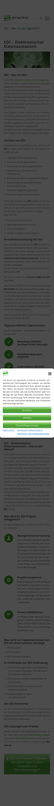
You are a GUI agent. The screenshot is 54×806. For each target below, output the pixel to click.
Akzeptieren (27, 410)
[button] (49, 373)
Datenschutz (8, 430)
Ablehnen (27, 417)
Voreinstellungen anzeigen (27, 425)
